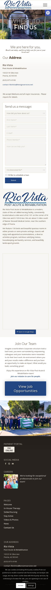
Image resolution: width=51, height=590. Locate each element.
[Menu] (44, 5)
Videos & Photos (11, 519)
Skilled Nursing (10, 512)
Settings (31, 585)
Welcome (8, 504)
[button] (48, 13)
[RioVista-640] (26, 199)
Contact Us (9, 527)
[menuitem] (44, 5)
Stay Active (8, 516)
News (6, 523)
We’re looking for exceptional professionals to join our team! (33, 478)
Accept (20, 585)
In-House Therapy (12, 508)
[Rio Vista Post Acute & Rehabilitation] (21, 5)
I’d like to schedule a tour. (18, 175)
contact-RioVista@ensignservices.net (18, 84)
